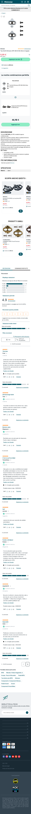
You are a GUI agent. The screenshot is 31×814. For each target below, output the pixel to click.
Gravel (13, 683)
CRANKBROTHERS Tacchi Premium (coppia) (11, 242)
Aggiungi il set (15, 124)
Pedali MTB (21, 675)
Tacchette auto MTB (7, 678)
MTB (2, 672)
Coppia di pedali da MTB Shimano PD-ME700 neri (19, 106)
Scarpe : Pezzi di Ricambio (8, 675)
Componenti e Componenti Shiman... (11, 681)
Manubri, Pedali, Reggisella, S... (14, 672)
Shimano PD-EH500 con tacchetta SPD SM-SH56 (12, 199)
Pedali (3, 13)
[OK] (27, 712)
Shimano (2, 48)
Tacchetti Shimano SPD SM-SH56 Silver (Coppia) (18, 86)
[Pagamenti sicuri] (10, 745)
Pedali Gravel (5, 683)
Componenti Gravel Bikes (8, 686)
